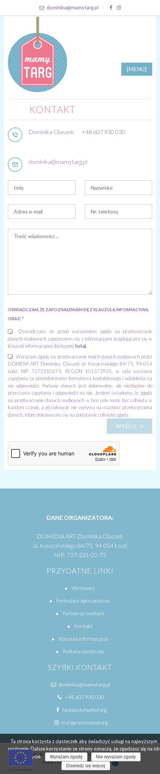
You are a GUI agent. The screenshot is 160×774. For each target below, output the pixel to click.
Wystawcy (83, 588)
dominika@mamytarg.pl (72, 7)
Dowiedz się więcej (85, 765)
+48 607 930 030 (103, 131)
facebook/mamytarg (83, 710)
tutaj (80, 346)
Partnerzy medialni (83, 613)
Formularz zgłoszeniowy (83, 600)
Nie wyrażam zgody (116, 756)
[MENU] (137, 69)
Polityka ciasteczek (83, 651)
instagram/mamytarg (84, 722)
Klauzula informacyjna (83, 638)
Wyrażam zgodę (66, 756)
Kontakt (83, 626)
